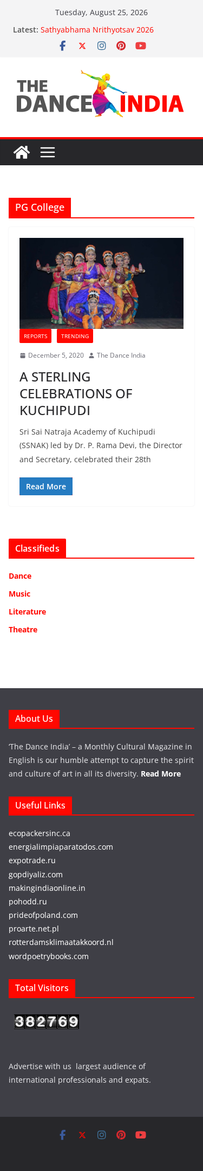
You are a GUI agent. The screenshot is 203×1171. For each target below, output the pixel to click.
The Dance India (121, 355)
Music (19, 593)
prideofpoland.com (43, 915)
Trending (75, 336)
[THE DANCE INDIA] (22, 152)
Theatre (23, 629)
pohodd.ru (28, 901)
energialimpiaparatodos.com (61, 847)
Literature (27, 611)
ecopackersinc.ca (39, 833)
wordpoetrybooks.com (49, 956)
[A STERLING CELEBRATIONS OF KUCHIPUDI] (101, 283)
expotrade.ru (32, 860)
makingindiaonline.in (47, 888)
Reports (35, 336)
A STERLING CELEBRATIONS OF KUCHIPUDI (76, 393)
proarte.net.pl (34, 928)
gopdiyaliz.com (36, 874)
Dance (20, 576)
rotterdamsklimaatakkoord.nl (61, 942)
